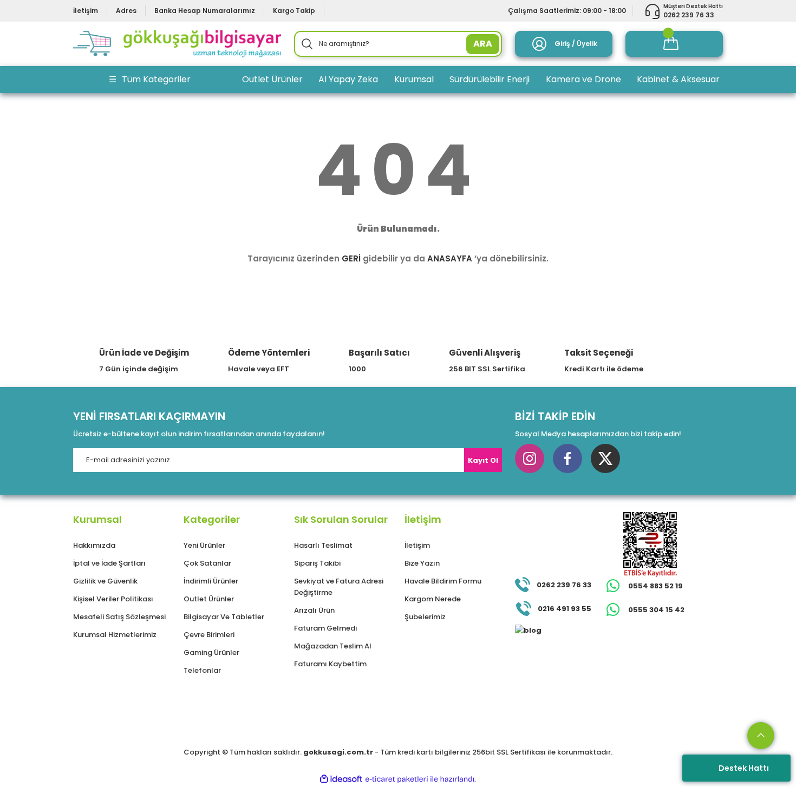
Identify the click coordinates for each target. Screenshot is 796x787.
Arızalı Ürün (314, 610)
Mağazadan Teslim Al (332, 646)
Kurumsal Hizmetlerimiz (114, 634)
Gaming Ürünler (211, 652)
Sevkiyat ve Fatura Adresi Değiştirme (338, 587)
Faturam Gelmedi (325, 628)
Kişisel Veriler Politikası (113, 599)
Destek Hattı (744, 768)
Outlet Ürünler (209, 599)
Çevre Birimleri (209, 634)
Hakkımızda (94, 545)
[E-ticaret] (396, 779)
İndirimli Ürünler (211, 581)
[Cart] (674, 44)
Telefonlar (202, 670)
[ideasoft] (341, 779)
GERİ (351, 258)
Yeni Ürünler (204, 545)
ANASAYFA (449, 258)
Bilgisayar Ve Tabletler (224, 617)
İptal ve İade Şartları (109, 563)
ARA (482, 43)
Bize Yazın (422, 563)
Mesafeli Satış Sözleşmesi (119, 617)
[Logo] (177, 43)
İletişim (417, 545)
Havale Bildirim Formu (442, 581)
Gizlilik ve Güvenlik (105, 581)
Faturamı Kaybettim (330, 664)
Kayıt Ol (483, 460)
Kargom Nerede (432, 599)
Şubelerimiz (425, 617)
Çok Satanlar (207, 563)
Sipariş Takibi (317, 563)
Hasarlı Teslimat (323, 545)
